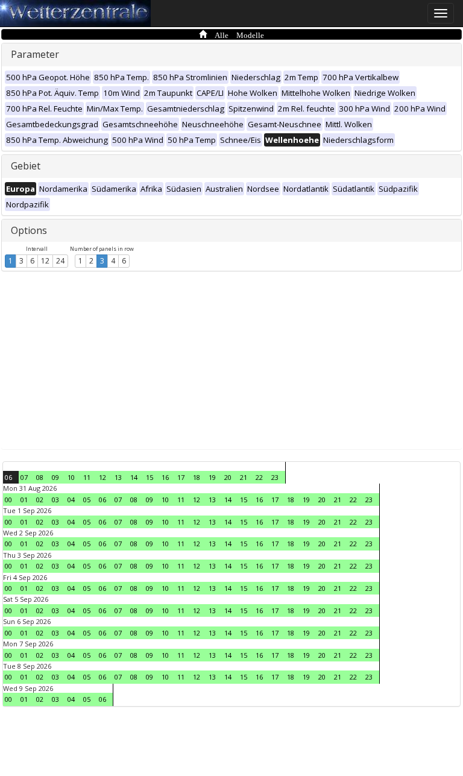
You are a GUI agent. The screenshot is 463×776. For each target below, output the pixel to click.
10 (71, 477)
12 (45, 261)
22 (259, 477)
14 (133, 477)
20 (228, 477)
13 (118, 477)
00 (8, 499)
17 (180, 477)
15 (149, 477)
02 (39, 499)
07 (24, 477)
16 (165, 477)
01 (24, 499)
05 (86, 499)
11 (86, 477)
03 (55, 499)
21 (243, 477)
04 (71, 499)
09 (55, 477)
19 (212, 477)
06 (8, 477)
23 (275, 477)
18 (196, 477)
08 (39, 477)
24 (60, 261)
